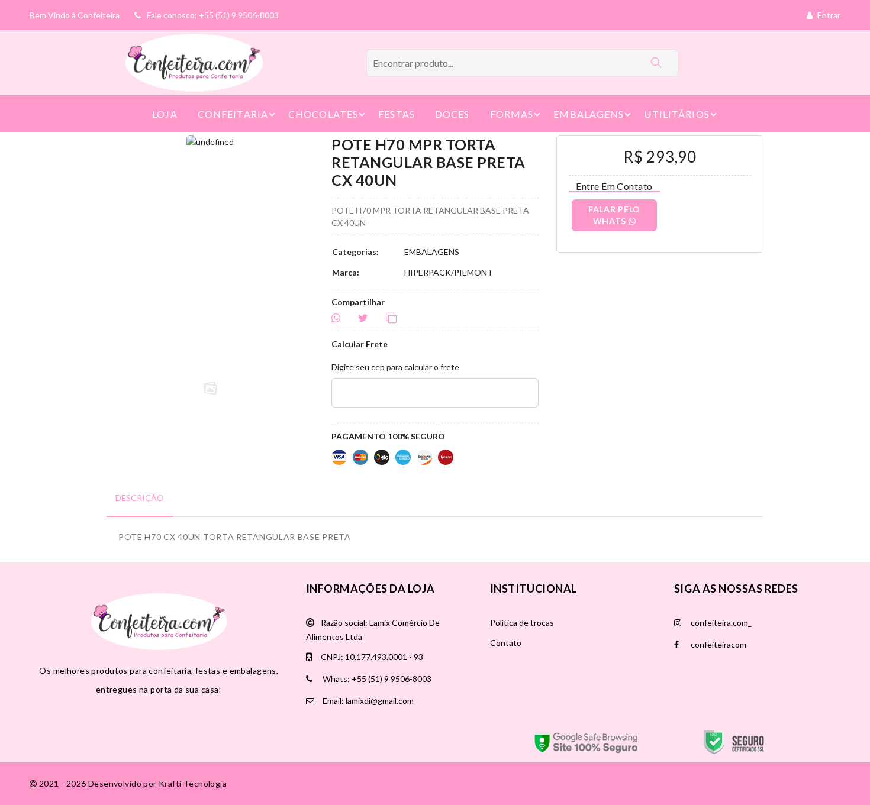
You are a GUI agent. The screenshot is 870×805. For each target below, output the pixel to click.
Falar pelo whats (614, 215)
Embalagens (588, 113)
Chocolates (323, 113)
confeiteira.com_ (720, 623)
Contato (505, 643)
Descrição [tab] (139, 498)
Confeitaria (233, 113)
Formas (512, 113)
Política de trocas (522, 623)
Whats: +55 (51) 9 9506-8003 (376, 679)
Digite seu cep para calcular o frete (395, 367)
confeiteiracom (717, 644)
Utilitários (676, 113)
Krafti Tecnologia (193, 783)
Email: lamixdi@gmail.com (367, 701)
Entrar (828, 15)
